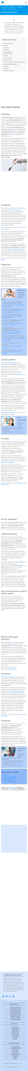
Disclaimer (11, 1067)
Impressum (18, 1067)
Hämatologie (19, 7)
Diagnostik (6, 49)
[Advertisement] (14, 88)
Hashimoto (6, 66)
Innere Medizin (12, 7)
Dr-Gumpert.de (4, 7)
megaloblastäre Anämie (10, 781)
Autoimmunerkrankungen (8, 677)
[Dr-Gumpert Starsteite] (3, 3)
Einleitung (5, 45)
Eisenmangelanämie (9, 780)
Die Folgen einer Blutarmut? (8, 412)
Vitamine (24, 403)
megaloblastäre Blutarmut (10, 362)
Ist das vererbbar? (8, 57)
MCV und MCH (17, 374)
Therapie (5, 55)
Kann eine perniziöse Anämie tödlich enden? (14, 62)
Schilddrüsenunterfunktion (17, 692)
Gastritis (10, 132)
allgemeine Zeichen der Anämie (12, 210)
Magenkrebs (22, 565)
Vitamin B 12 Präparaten (7, 462)
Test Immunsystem (17, 765)
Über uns (5, 1067)
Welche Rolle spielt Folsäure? (10, 64)
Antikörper (6, 68)
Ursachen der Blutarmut (10, 778)
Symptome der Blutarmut (10, 777)
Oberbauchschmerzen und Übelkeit (15, 250)
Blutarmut (4, 8)
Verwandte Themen (8, 70)
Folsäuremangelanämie (11, 669)
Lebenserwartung (7, 60)
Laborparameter (7, 52)
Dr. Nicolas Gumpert (10, 787)
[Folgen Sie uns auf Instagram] (13, 996)
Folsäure (10, 644)
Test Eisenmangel (7, 53)
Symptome (6, 47)
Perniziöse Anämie (8, 43)
